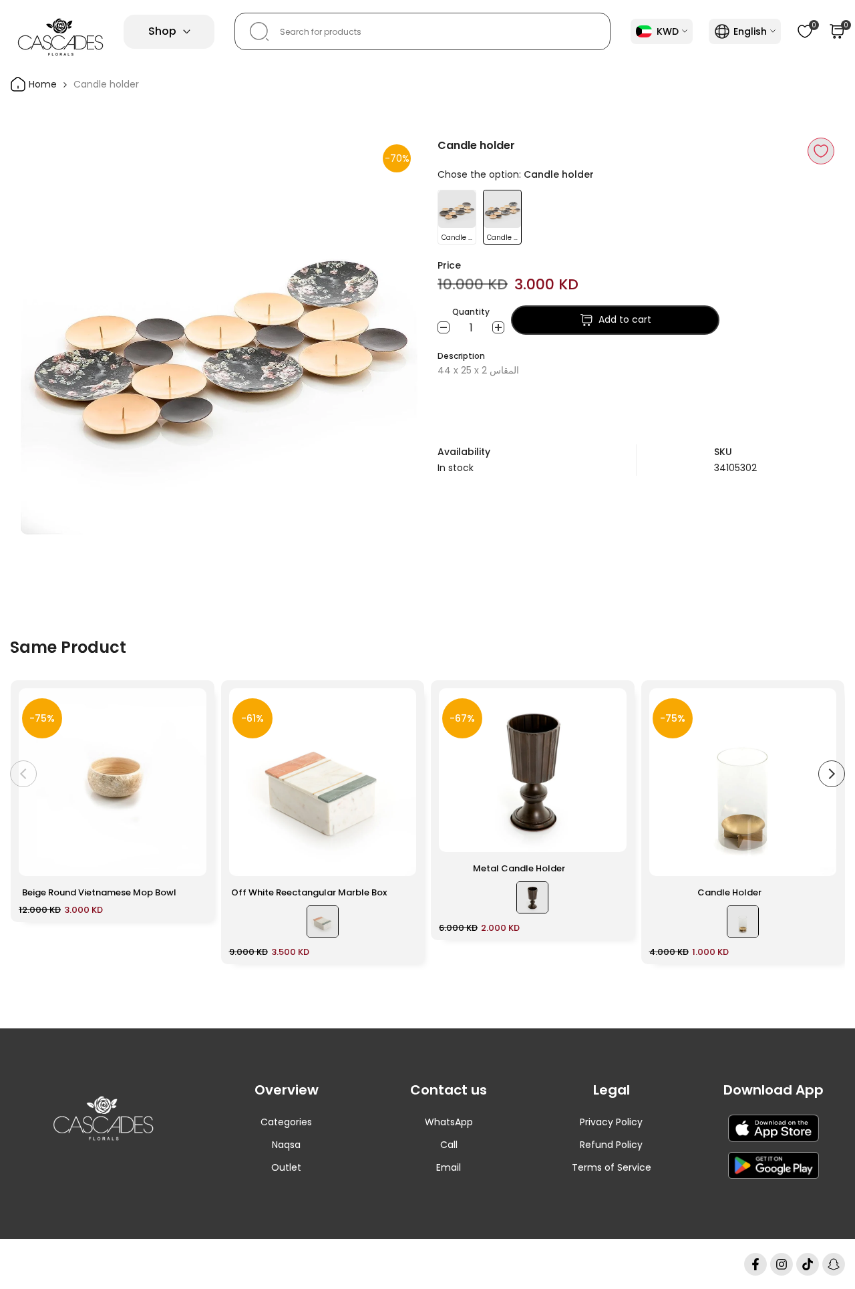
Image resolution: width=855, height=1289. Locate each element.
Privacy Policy (611, 1122)
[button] (821, 151)
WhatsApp (449, 1122)
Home (41, 84)
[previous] (23, 773)
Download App (773, 1090)
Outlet (286, 1167)
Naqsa (286, 1144)
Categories (286, 1122)
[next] (831, 773)
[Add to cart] (188, 859)
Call (449, 1144)
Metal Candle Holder (519, 868)
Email (448, 1167)
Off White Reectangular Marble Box (309, 892)
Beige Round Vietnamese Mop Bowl (99, 892)
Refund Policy (611, 1144)
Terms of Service (611, 1167)
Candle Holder (729, 892)
